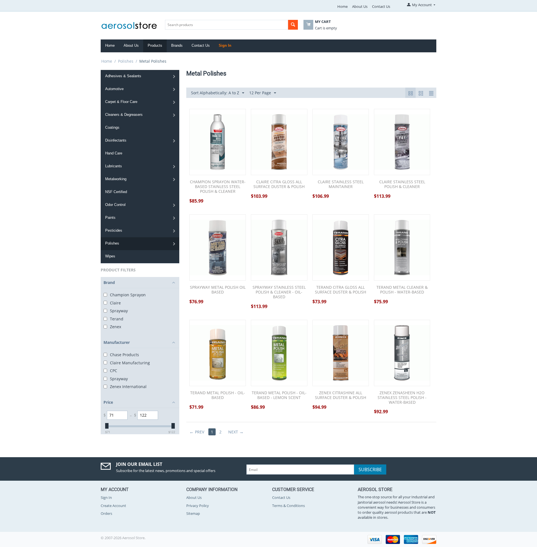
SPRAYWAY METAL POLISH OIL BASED (218, 290)
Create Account (113, 505)
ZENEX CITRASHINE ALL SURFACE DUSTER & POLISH (340, 395)
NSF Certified (116, 192)
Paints (110, 217)
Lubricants (113, 166)
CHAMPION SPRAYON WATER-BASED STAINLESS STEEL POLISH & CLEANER (218, 187)
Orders (106, 513)
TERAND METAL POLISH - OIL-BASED (217, 395)
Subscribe (370, 469)
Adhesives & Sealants (123, 76)
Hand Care (113, 153)
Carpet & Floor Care (121, 102)
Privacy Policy (197, 505)
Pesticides (113, 230)
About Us (360, 6)
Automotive (114, 89)
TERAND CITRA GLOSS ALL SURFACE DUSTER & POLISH (340, 290)
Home (342, 6)
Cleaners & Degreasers (124, 114)
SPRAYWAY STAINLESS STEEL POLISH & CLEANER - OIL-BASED (279, 292)
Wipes (110, 256)
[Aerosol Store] (129, 23)
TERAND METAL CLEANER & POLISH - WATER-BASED (402, 290)
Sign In (225, 45)
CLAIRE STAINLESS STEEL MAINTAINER (341, 184)
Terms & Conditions (288, 505)
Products (155, 45)
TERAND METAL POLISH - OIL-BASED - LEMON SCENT (279, 395)
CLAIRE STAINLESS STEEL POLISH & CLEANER (402, 184)
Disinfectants (115, 140)
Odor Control (115, 205)
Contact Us (381, 6)
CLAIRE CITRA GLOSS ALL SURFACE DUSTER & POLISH (279, 184)
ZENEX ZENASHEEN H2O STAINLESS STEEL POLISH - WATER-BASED (402, 398)
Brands (177, 45)
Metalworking (115, 179)
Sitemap (193, 513)
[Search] (293, 25)
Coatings (112, 127)
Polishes (125, 61)
